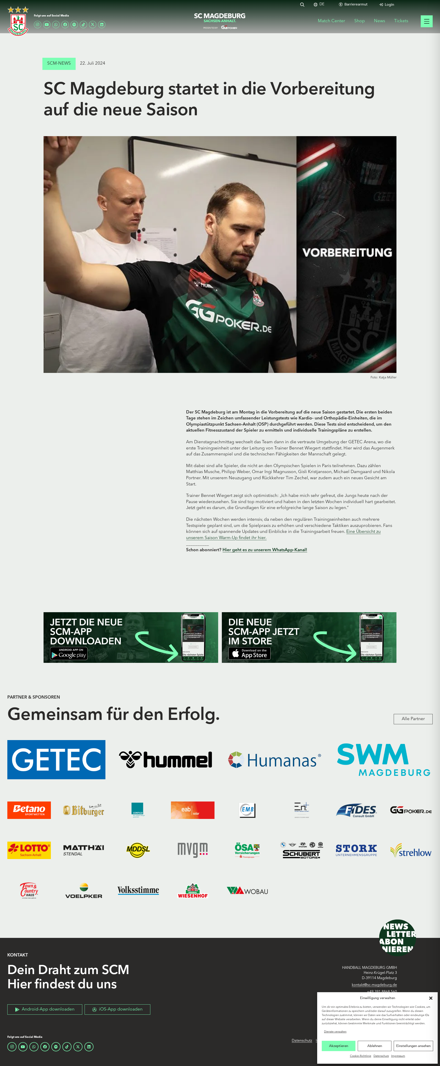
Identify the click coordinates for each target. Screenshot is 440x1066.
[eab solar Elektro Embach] (192, 810)
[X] (92, 24)
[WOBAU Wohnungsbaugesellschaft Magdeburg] (247, 890)
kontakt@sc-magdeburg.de (374, 985)
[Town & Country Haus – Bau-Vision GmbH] (29, 890)
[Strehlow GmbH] (411, 850)
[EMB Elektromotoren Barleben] (247, 810)
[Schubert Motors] (302, 850)
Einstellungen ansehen (413, 1046)
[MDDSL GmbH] (138, 850)
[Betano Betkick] (29, 810)
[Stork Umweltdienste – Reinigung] (356, 850)
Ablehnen (374, 1046)
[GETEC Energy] (56, 759)
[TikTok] (83, 24)
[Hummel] (165, 759)
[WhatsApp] (56, 24)
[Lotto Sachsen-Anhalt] (29, 850)
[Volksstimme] (138, 890)
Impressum (398, 1056)
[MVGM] (192, 850)
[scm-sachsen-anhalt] (220, 21)
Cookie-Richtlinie (360, 1056)
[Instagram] (37, 24)
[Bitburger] (83, 810)
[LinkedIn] (101, 24)
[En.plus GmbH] (302, 810)
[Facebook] (65, 24)
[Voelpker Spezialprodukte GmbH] (83, 890)
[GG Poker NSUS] (411, 810)
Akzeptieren (338, 1046)
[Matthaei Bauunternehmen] (83, 850)
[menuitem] (321, 4)
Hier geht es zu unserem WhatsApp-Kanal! (265, 550)
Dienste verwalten (335, 1031)
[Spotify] (74, 24)
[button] (431, 998)
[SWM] (384, 759)
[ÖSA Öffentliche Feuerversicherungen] (247, 850)
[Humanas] (275, 759)
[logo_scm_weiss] (18, 21)
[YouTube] (46, 24)
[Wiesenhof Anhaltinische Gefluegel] (192, 890)
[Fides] (356, 810)
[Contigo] (138, 810)
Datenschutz (381, 1056)
